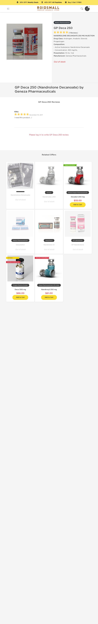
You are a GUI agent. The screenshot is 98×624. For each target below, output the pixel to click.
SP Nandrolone (77, 245)
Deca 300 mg (20, 290)
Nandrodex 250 (49, 197)
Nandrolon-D (49, 245)
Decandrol (20, 245)
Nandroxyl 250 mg (49, 290)
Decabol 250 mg (78, 197)
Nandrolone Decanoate (20, 195)
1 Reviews (73, 33)
